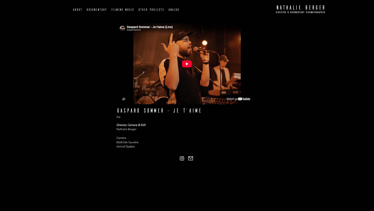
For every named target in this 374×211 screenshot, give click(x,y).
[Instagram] (182, 158)
